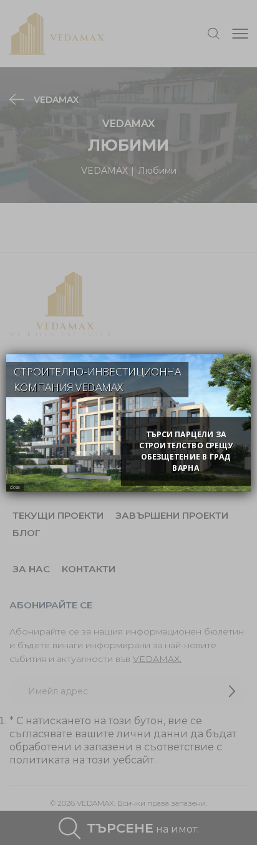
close (15, 487)
